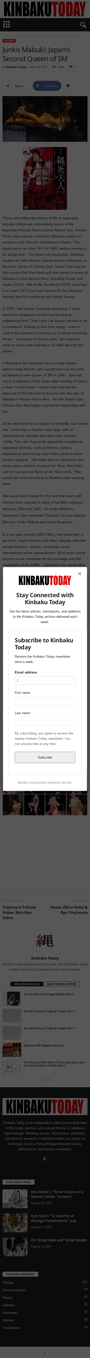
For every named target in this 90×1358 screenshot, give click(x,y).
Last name (22, 713)
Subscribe (45, 757)
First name (22, 693)
